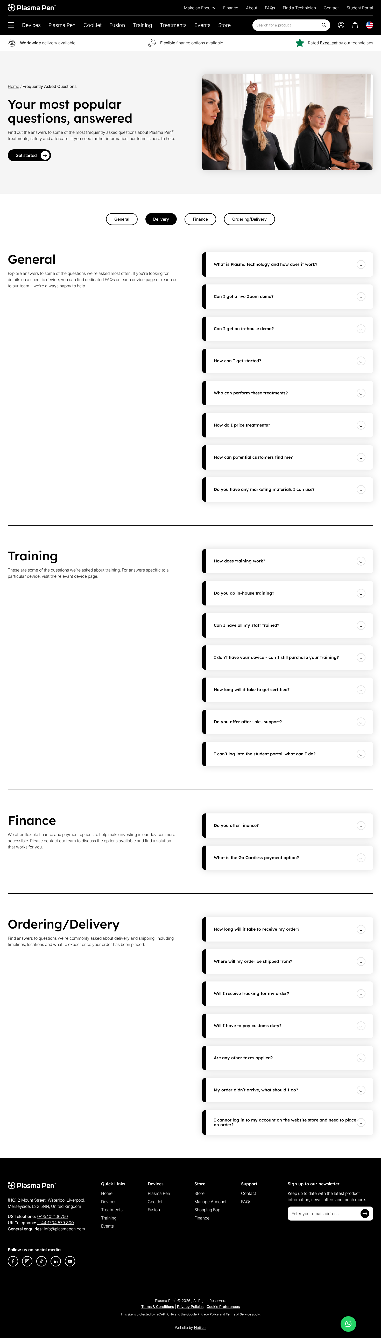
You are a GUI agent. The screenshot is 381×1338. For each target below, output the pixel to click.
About (251, 7)
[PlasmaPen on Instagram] (27, 1261)
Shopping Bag (207, 1209)
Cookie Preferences (223, 1306)
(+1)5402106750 (52, 1216)
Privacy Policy (208, 1314)
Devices (31, 25)
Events (202, 25)
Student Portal (360, 7)
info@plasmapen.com (64, 1228)
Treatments (173, 25)
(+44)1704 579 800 (55, 1222)
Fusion (117, 25)
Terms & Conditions (157, 1306)
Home (13, 86)
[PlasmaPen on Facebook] (13, 1261)
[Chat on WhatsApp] (348, 1324)
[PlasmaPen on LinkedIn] (56, 1261)
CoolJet (92, 25)
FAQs (270, 7)
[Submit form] (365, 1213)
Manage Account (210, 1201)
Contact (331, 7)
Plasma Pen (62, 25)
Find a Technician (299, 7)
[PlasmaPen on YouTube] (70, 1261)
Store (224, 25)
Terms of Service (238, 1314)
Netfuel (200, 1327)
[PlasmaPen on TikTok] (41, 1261)
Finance (230, 7)
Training (142, 25)
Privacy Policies (190, 1306)
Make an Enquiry (199, 7)
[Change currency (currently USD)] (369, 25)
